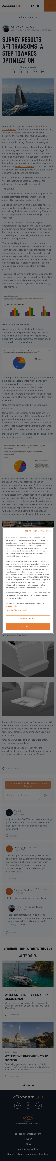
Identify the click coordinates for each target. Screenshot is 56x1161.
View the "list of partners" (17, 610)
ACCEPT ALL (28, 626)
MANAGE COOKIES (28, 618)
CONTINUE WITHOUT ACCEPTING (38, 531)
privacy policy (12, 606)
